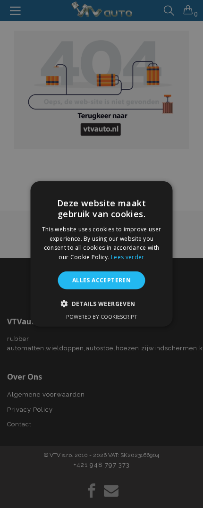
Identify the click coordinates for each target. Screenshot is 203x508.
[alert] (101, 254)
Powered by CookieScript (101, 316)
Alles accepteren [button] (101, 280)
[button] (101, 303)
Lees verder (127, 257)
